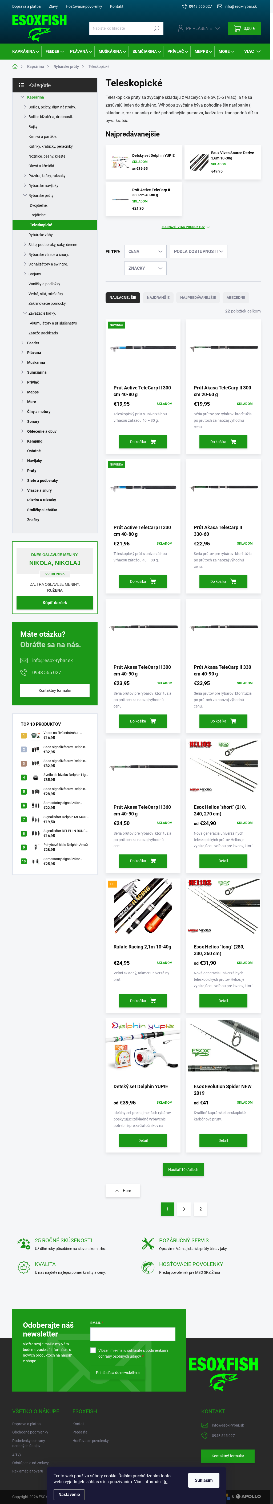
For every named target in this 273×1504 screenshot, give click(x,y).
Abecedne (236, 297)
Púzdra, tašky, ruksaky (47, 176)
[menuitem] (26, 52)
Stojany (35, 274)
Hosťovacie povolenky (84, 6)
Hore (127, 1191)
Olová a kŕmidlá (41, 166)
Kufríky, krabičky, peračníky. (51, 146)
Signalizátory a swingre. (48, 264)
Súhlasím (204, 1480)
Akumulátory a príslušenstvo (53, 323)
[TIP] (143, 910)
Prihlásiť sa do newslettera (118, 1372)
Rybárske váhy (41, 235)
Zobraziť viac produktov (183, 227)
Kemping (34, 441)
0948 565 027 (46, 672)
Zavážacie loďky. (42, 313)
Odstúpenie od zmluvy (30, 1463)
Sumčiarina (37, 372)
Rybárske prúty (41, 195)
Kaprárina (35, 97)
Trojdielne (38, 215)
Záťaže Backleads (43, 333)
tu (165, 1481)
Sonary (33, 421)
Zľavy (53, 6)
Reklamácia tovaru (27, 1471)
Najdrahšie (158, 297)
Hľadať (156, 28)
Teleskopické (41, 225)
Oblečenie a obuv (42, 431)
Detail (223, 861)
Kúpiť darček (55, 602)
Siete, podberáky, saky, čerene (53, 245)
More (31, 402)
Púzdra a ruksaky (41, 500)
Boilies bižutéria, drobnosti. (51, 117)
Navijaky (34, 461)
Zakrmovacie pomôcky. (48, 303)
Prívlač (33, 382)
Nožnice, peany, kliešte (47, 156)
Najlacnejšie (123, 297)
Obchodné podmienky (30, 1432)
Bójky (33, 126)
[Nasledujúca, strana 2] (184, 1209)
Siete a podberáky (42, 480)
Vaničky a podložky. (45, 284)
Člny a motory (38, 411)
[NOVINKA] (143, 351)
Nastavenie (69, 1494)
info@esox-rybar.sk (52, 660)
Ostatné (34, 451)
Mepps (33, 392)
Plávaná (34, 352)
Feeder (33, 343)
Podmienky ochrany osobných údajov (28, 1443)
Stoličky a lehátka (42, 510)
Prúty (31, 470)
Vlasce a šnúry (39, 490)
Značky (33, 520)
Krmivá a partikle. (43, 136)
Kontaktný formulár (55, 690)
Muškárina (36, 362)
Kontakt (116, 6)
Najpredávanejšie (198, 297)
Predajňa (80, 1432)
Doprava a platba (26, 6)
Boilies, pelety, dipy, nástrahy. (52, 107)
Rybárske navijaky (43, 185)
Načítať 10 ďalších (183, 1169)
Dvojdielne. (39, 205)
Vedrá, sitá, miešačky (46, 294)
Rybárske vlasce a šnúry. (49, 254)
